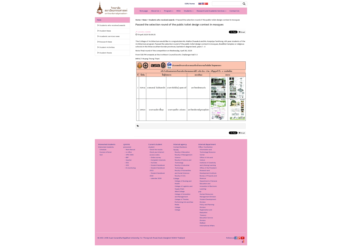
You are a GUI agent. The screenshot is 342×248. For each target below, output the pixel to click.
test (101, 155)
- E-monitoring (130, 168)
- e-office (128, 152)
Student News (105, 30)
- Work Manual (130, 150)
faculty (176, 149)
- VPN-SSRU (129, 155)
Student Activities (107, 47)
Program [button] (168, 11)
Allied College (180, 191)
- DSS (127, 163)
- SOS (127, 165)
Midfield (202, 223)
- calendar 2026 (156, 178)
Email (242, 32)
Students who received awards (112, 25)
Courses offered (105, 152)
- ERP (127, 157)
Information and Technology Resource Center (207, 152)
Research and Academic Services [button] (211, 11)
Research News (105, 41)
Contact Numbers (180, 147)
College (176, 178)
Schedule (103, 150)
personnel (127, 147)
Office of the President (208, 168)
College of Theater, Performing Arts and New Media (184, 202)
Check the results (156, 150)
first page (144, 11)
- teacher (128, 160)
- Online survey (155, 157)
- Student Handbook (157, 165)
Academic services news (109, 36)
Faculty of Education (182, 152)
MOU (178, 11)
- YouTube (153, 163)
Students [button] (188, 11)
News (99, 19)
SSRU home (190, 3)
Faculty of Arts (180, 176)
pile (199, 191)
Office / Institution (205, 147)
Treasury (203, 215)
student (151, 147)
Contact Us (234, 11)
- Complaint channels (158, 160)
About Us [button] (155, 11)
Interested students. (106, 147)
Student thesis (105, 52)
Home (138, 19)
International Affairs (207, 226)
